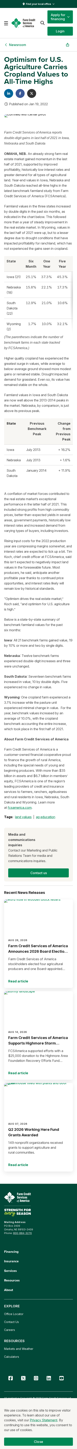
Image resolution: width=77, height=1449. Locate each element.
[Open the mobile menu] (6, 23)
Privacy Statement (43, 1420)
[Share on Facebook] (20, 93)
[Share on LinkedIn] (8, 93)
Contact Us (11, 1322)
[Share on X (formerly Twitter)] (31, 93)
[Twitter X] (23, 1378)
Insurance (11, 1261)
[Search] (42, 23)
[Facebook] (10, 1378)
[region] (38, 295)
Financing (11, 1251)
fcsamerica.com (20, 808)
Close (38, 1442)
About (8, 1290)
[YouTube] (61, 1378)
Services (10, 1270)
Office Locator (13, 1314)
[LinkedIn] (48, 1378)
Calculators (11, 1356)
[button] (60, 16)
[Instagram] (36, 1378)
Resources (12, 1280)
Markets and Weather (18, 1348)
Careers (9, 1330)
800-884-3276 (22, 1233)
